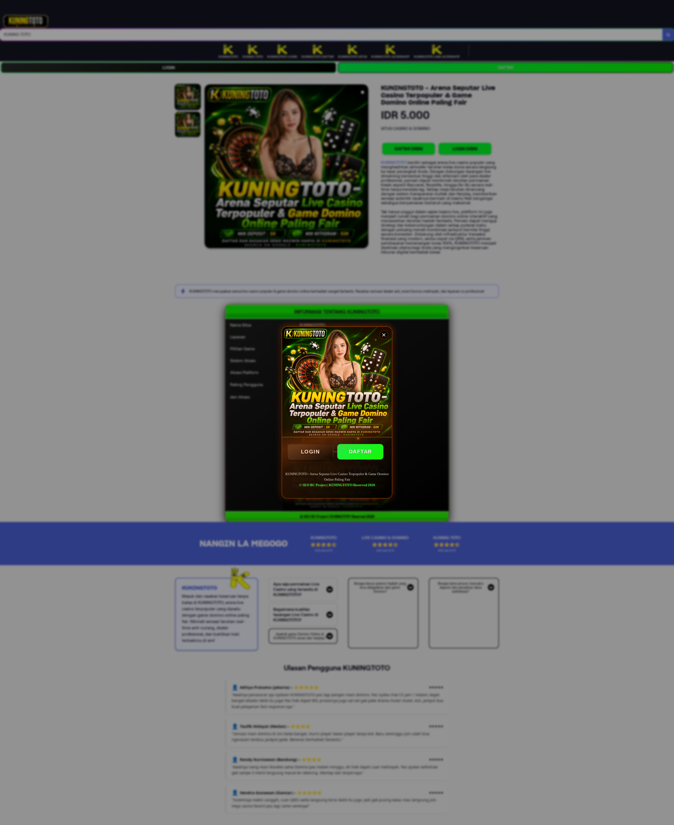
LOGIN (310, 452)
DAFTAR (360, 452)
